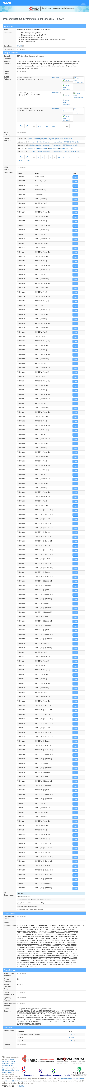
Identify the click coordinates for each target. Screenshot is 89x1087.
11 (64, 157)
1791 (59, 126)
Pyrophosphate (54, 139)
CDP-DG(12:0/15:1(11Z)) (71, 142)
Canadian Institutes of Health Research (8, 1061)
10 (59, 157)
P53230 (71, 1037)
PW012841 (56, 93)
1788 (39, 126)
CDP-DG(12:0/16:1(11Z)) (71, 151)
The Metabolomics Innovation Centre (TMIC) (11, 1070)
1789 (46, 126)
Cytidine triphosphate (40, 139)
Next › (21, 160)
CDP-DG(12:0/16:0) (66, 148)
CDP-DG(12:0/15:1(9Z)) (70, 145)
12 (69, 157)
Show (75, 177)
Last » (28, 160)
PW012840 (56, 77)
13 (73, 157)
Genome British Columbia (14, 1081)
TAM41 (19, 46)
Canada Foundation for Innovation (8, 1065)
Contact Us (20, 1086)
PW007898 (56, 108)
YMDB (6, 2)
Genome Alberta (78, 1079)
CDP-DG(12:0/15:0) (66, 139)
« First (21, 126)
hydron (30, 139)
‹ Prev (28, 126)
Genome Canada (66, 1079)
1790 (53, 126)
